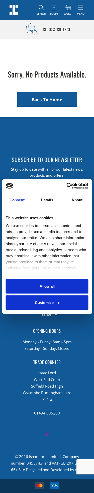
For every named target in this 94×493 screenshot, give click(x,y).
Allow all (47, 286)
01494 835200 (47, 412)
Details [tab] (47, 200)
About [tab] (76, 200)
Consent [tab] (17, 200)
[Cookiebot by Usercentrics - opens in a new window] (67, 186)
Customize (44, 302)
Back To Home (47, 99)
